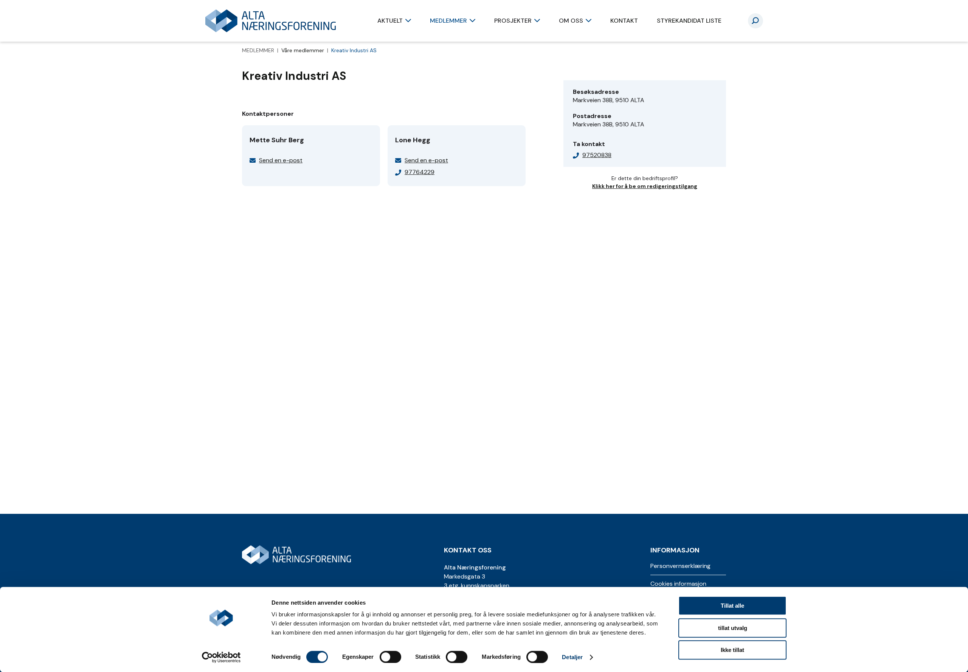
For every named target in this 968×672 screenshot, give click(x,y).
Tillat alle (732, 605)
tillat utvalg (732, 628)
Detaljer (572, 657)
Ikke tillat (732, 650)
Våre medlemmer (303, 50)
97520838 (596, 155)
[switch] (390, 657)
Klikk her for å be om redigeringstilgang (644, 186)
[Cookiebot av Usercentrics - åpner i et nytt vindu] (221, 657)
